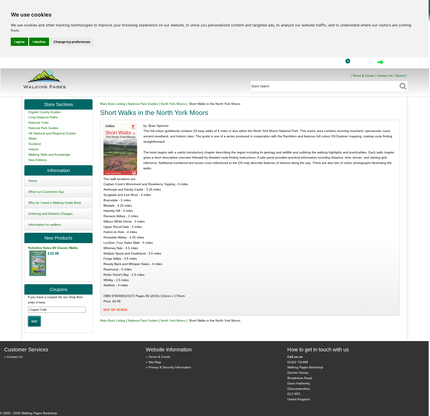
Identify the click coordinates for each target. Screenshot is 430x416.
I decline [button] (39, 42)
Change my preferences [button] (72, 42)
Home (309, 63)
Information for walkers (44, 224)
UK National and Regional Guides (52, 133)
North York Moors (173, 104)
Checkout (395, 63)
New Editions (37, 160)
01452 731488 (297, 362)
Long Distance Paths (43, 117)
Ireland (33, 149)
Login (330, 63)
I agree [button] (19, 42)
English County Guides (44, 112)
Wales (32, 138)
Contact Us (385, 75)
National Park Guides (143, 104)
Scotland (34, 144)
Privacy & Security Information (169, 367)
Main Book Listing (112, 104)
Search (400, 75)
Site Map (154, 362)
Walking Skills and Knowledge (49, 154)
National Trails (38, 122)
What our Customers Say (46, 191)
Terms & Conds (363, 75)
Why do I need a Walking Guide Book (54, 202)
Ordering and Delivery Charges (50, 213)
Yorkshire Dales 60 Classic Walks (53, 248)
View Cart (361, 63)
